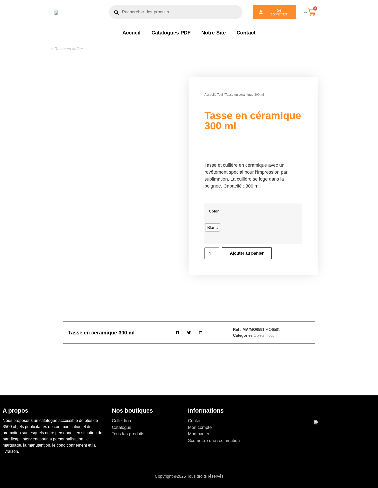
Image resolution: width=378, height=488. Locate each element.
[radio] (212, 227)
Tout (220, 94)
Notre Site (213, 33)
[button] (67, 49)
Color (214, 211)
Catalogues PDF (171, 33)
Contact (246, 33)
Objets (259, 335)
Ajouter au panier (247, 253)
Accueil (131, 33)
